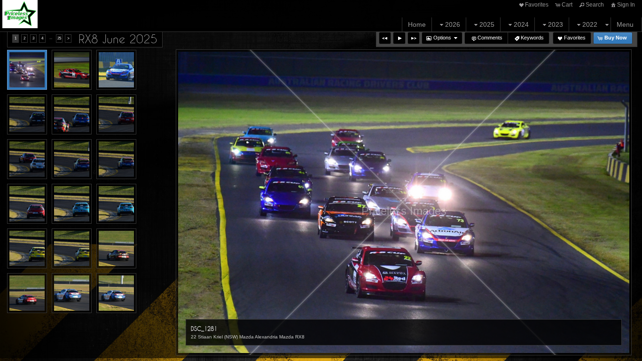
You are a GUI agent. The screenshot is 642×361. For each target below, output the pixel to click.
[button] (385, 38)
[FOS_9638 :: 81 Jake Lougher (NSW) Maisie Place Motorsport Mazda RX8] (27, 159)
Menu (625, 24)
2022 (589, 24)
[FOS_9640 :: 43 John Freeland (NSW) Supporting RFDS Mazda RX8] (116, 159)
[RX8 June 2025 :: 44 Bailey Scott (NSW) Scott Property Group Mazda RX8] (116, 248)
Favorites (536, 4)
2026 (452, 24)
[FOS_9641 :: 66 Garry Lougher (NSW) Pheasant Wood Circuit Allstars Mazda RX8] (27, 203)
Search (595, 4)
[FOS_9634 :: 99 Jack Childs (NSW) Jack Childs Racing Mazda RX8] (27, 114)
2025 (486, 24)
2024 (521, 24)
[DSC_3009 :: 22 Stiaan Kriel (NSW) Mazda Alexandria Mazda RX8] (71, 69)
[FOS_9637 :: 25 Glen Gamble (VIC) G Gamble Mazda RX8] (116, 114)
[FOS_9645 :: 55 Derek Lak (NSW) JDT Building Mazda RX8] (71, 248)
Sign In (626, 4)
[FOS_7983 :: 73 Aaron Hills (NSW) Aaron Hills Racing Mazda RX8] (116, 69)
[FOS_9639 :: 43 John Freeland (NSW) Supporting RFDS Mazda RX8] (71, 159)
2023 (555, 24)
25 (59, 38)
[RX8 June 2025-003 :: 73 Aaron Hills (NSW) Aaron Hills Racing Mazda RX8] (116, 293)
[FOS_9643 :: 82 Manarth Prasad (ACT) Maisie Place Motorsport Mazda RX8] (116, 203)
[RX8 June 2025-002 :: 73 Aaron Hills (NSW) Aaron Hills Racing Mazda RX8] (71, 293)
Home (417, 24)
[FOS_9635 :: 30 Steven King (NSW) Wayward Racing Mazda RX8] (71, 114)
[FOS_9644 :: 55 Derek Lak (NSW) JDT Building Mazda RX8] (27, 248)
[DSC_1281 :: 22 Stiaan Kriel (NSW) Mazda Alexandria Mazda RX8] (27, 69)
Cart (567, 4)
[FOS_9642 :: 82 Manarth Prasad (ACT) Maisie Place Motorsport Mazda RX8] (71, 203)
